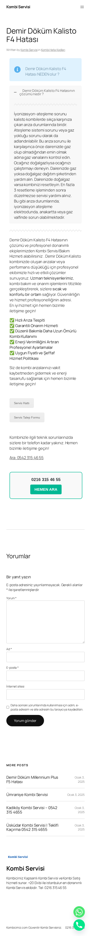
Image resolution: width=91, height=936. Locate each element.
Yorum (11, 598)
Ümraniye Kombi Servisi (27, 794)
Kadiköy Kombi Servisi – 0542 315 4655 (31, 810)
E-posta (12, 668)
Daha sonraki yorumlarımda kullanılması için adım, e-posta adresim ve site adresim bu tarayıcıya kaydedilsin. (47, 707)
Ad (9, 649)
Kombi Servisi (18, 7)
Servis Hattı (21, 403)
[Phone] (79, 925)
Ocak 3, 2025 (80, 779)
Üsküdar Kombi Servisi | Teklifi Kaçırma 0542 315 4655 (32, 827)
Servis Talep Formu (27, 417)
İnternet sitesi (15, 686)
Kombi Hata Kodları (53, 50)
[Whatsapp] (79, 912)
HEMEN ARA (45, 489)
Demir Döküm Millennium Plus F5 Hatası (32, 779)
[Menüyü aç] (82, 7)
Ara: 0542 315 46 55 (27, 457)
